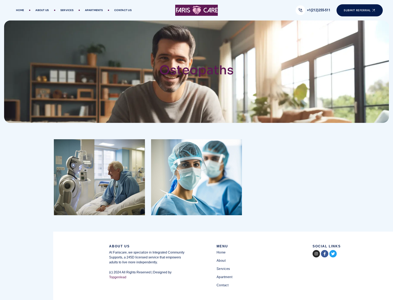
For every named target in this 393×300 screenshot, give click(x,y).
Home (20, 10)
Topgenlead (117, 277)
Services (66, 10)
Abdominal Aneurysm (87, 212)
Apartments (94, 10)
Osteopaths (68, 205)
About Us (42, 10)
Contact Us (123, 10)
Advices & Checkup (181, 212)
